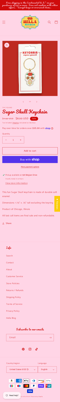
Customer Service (14, 276)
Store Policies (12, 283)
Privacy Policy (12, 311)
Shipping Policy (13, 297)
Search (9, 256)
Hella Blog (11, 318)
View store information (16, 183)
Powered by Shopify (37, 397)
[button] (3, 22)
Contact (10, 263)
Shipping (15, 123)
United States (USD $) (19, 369)
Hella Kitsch (26, 397)
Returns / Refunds (14, 290)
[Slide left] (23, 101)
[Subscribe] (50, 337)
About (9, 269)
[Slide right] (36, 101)
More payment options (30, 166)
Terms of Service (14, 304)
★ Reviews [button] (57, 203)
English (44, 369)
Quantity (6, 133)
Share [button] (9, 223)
